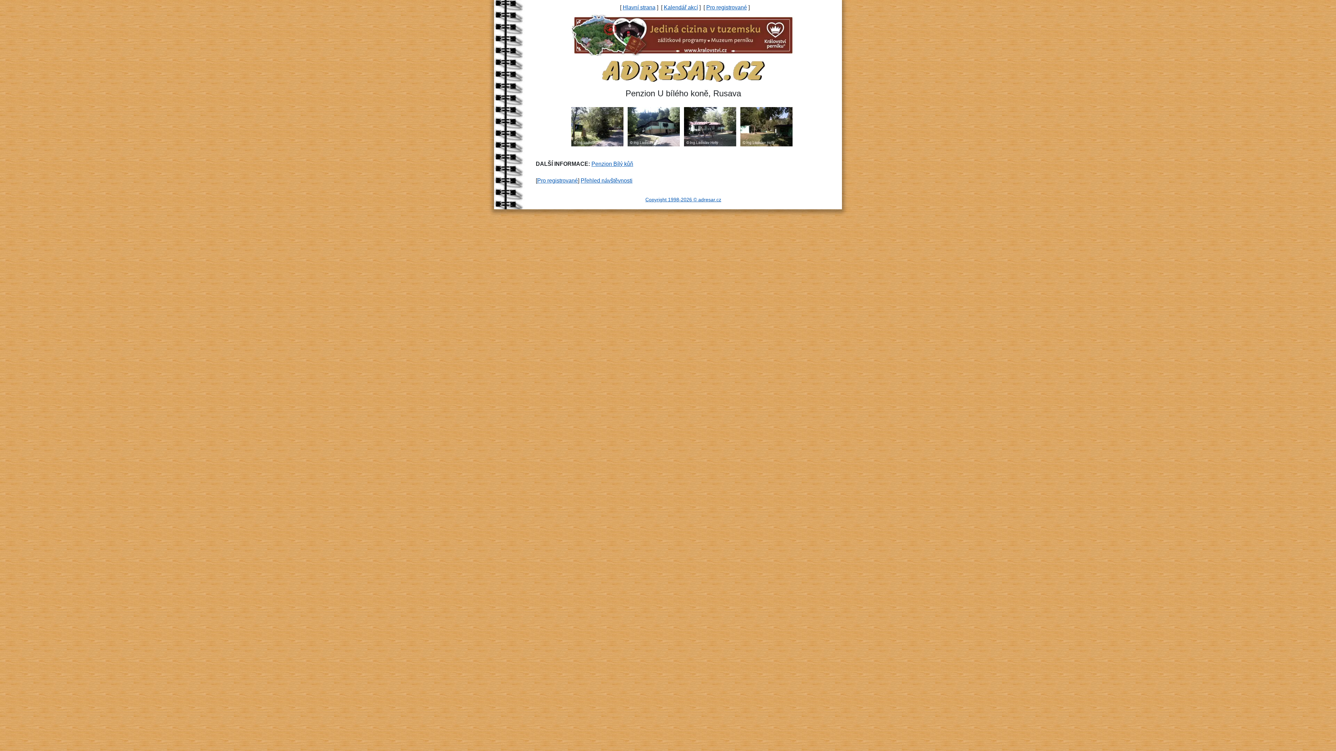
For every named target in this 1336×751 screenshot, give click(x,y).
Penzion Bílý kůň (612, 164)
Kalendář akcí (681, 7)
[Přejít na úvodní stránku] (683, 71)
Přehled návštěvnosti (607, 181)
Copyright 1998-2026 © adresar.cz (683, 199)
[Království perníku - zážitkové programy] (683, 35)
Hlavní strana (639, 7)
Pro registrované (726, 7)
